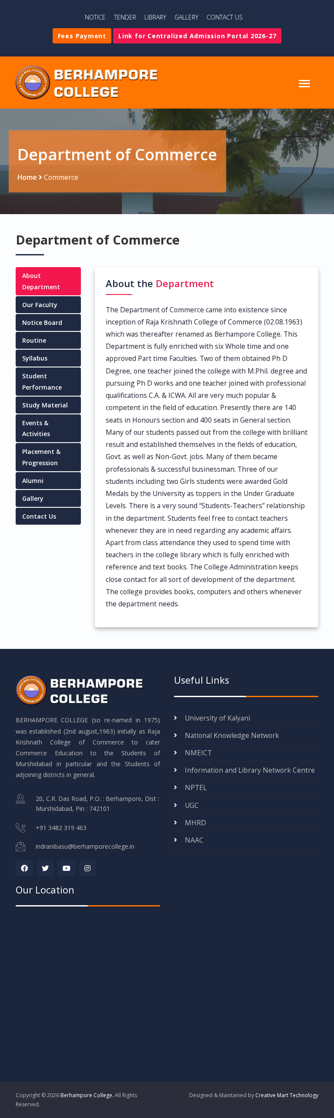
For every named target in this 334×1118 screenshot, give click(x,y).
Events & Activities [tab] (36, 428)
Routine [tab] (34, 340)
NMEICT (198, 752)
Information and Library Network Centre (250, 770)
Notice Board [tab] (42, 322)
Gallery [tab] (32, 498)
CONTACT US (225, 17)
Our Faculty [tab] (39, 305)
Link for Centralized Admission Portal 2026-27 (197, 36)
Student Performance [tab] (42, 381)
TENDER (125, 17)
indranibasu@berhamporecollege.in (85, 846)
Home (27, 177)
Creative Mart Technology (286, 1095)
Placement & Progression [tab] (41, 456)
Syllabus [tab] (34, 358)
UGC (192, 805)
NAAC (194, 840)
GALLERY (186, 17)
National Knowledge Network (232, 735)
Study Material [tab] (45, 405)
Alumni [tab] (32, 480)
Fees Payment (82, 36)
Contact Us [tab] (39, 516)
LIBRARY (155, 17)
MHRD (195, 822)
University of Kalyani (217, 718)
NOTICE (95, 17)
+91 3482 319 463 (61, 828)
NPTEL (196, 787)
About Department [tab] (41, 281)
